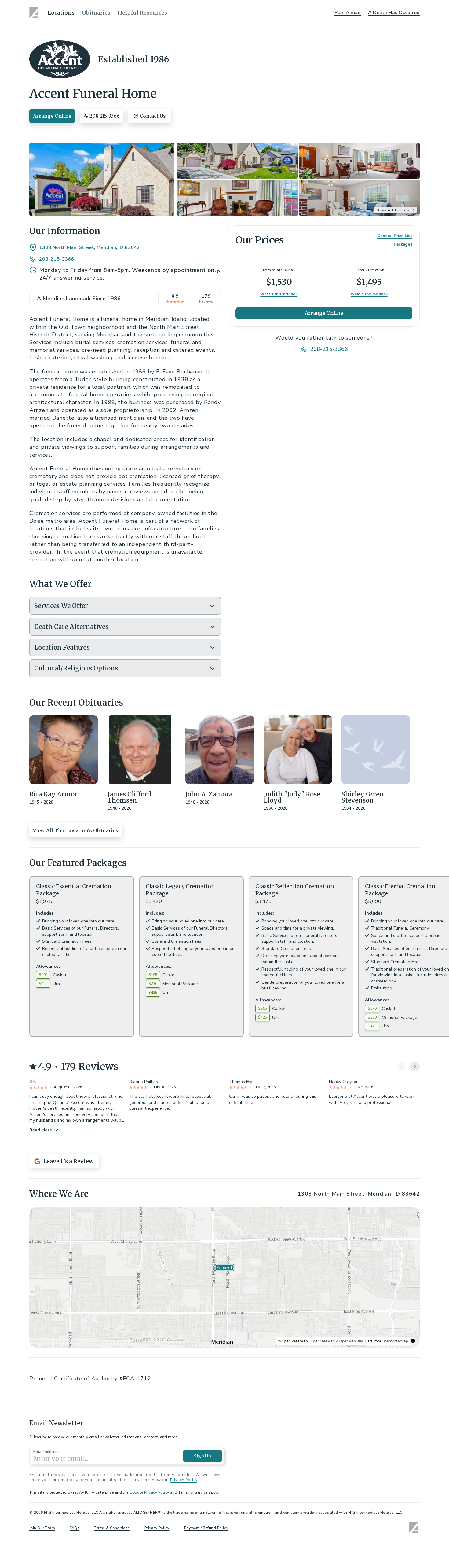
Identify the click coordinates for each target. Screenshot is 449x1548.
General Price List (394, 236)
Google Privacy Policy (149, 1492)
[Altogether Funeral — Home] (34, 12)
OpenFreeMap (323, 1340)
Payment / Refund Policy (206, 1527)
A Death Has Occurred (394, 12)
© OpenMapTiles (350, 1340)
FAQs (74, 1527)
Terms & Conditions (112, 1527)
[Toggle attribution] (413, 1341)
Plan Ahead (347, 12)
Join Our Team (42, 1527)
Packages (403, 244)
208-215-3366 (56, 259)
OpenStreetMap (395, 1340)
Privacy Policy (183, 1479)
